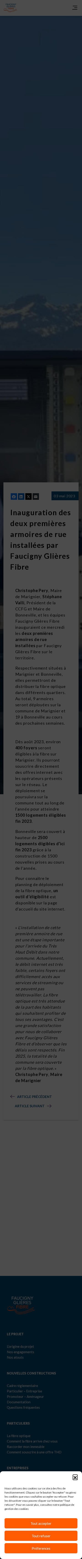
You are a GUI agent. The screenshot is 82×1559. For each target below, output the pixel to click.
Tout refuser (41, 1536)
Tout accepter (41, 1523)
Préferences (41, 1548)
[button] (75, 1477)
